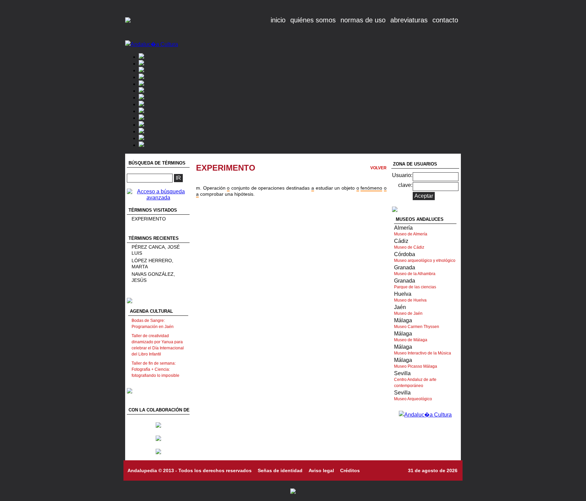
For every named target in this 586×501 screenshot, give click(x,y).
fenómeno (371, 188)
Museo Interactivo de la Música (422, 353)
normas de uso (363, 20)
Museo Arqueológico (413, 399)
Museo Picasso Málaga (415, 366)
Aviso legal (321, 470)
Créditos (350, 470)
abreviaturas (409, 20)
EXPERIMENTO (149, 218)
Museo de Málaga (410, 340)
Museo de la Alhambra (414, 273)
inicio (278, 20)
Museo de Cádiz (409, 247)
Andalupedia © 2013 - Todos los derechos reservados (190, 470)
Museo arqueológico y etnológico (424, 260)
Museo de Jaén (408, 313)
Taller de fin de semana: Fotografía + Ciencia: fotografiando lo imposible (155, 369)
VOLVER (378, 168)
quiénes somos (313, 20)
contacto (445, 20)
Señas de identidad (280, 470)
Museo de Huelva (410, 300)
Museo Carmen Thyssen (416, 326)
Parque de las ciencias (415, 287)
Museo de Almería (410, 234)
